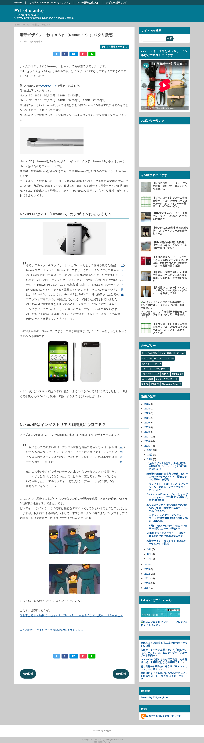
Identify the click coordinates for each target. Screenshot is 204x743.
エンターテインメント (165, 379)
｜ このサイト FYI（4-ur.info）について (47, 2)
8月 (149, 554)
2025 (147, 404)
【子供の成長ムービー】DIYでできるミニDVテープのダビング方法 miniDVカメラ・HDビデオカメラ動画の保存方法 (170, 261)
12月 (149, 450)
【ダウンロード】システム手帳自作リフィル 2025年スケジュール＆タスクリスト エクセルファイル (170, 328)
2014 (147, 564)
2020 (147, 422)
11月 (149, 454)
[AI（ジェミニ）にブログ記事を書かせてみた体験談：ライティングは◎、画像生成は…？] (164, 307)
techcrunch (122, 454)
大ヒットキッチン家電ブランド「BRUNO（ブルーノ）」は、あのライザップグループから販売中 (164, 652)
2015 (147, 445)
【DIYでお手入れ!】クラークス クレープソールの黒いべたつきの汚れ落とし (170, 216)
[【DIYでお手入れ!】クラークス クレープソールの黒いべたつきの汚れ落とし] (146, 220)
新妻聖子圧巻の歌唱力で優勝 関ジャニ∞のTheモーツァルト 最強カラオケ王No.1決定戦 (167, 476)
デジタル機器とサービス (114, 47)
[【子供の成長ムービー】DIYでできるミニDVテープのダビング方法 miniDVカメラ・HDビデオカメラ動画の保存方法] (146, 264)
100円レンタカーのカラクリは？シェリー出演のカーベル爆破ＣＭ (166, 527)
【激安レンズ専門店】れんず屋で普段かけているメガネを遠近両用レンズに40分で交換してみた (170, 276)
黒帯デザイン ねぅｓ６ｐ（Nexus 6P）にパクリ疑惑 (166, 542)
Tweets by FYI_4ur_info (154, 697)
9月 (149, 549)
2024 (147, 408)
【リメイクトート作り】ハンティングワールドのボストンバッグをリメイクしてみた (167, 487)
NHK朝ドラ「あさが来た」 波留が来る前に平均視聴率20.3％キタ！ (166, 534)
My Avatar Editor (170, 384)
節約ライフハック (149, 364)
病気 (164, 374)
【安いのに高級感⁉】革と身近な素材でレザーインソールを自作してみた (170, 230)
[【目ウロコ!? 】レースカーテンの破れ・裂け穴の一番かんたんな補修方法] (146, 190)
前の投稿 (120, 673)
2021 (147, 418)
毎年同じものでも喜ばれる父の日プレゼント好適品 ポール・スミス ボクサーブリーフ (164, 676)
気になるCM (147, 353)
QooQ (107, 742)
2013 (147, 569)
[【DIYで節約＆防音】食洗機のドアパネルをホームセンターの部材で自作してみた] (146, 250)
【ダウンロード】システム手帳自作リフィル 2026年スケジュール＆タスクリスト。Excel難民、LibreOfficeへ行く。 (170, 202)
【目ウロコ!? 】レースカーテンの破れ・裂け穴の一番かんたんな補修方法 (170, 186)
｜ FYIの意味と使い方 (85, 2)
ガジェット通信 (122, 280)
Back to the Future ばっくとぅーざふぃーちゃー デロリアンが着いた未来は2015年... (167, 497)
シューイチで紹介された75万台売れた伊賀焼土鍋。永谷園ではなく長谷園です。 (164, 661)
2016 (147, 441)
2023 (147, 413)
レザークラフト (148, 374)
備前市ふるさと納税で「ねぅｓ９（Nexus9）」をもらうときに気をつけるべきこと (71, 615)
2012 (147, 573)
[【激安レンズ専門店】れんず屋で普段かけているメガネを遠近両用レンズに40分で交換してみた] (146, 279)
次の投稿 (27, 673)
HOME (18, 2)
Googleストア (48, 85)
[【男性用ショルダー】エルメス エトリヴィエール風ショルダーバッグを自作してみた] (146, 295)
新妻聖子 (176, 374)
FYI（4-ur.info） (30, 10)
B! (73, 53)
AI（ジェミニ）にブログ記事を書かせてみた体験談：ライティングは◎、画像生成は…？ (164, 314)
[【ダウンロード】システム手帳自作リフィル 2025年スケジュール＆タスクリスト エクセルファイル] (146, 331)
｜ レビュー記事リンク (114, 2)
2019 (147, 427)
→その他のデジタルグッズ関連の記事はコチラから (51, 630)
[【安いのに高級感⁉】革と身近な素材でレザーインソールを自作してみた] (146, 235)
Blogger (107, 731)
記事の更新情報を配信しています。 (164, 716)
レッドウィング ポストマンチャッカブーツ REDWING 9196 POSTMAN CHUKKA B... (167, 518)
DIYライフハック (161, 358)
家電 (144, 384)
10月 (149, 459)
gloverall (146, 379)
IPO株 (153, 384)
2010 (147, 583)
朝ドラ (144, 358)
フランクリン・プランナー (153, 369)
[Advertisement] (165, 145)
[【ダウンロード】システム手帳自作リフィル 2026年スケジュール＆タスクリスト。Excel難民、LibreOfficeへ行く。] (146, 205)
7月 (149, 558)
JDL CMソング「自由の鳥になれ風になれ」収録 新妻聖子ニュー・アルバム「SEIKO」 (167, 508)
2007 (147, 587)
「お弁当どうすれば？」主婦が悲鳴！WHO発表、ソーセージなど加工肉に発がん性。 (167, 466)
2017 (147, 436)
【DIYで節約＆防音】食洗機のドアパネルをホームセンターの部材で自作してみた (170, 245)
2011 (147, 578)
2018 (147, 431)
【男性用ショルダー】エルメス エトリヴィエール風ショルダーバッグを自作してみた (170, 290)
